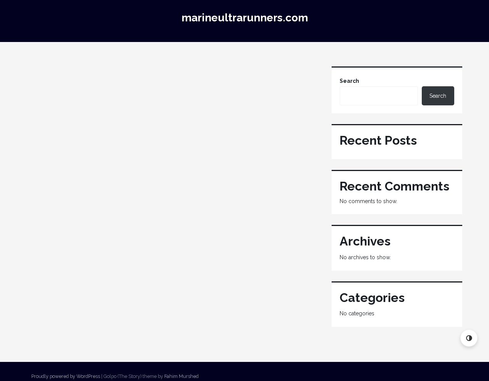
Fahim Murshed (181, 376)
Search (349, 81)
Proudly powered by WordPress (65, 376)
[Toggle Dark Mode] (469, 338)
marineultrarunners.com (244, 17)
